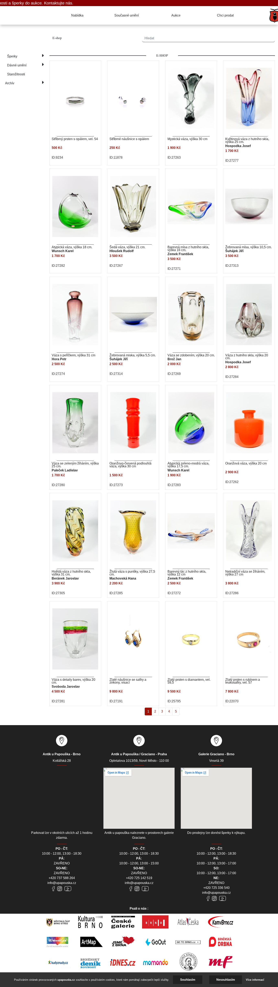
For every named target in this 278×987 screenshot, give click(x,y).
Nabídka (77, 15)
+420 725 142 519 (139, 878)
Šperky (12, 56)
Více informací (255, 979)
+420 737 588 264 (62, 878)
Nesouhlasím (225, 979)
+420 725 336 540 (216, 887)
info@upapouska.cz (61, 883)
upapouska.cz (66, 979)
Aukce (176, 15)
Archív (9, 83)
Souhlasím (187, 979)
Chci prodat (225, 15)
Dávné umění (16, 65)
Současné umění (126, 15)
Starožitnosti (16, 74)
